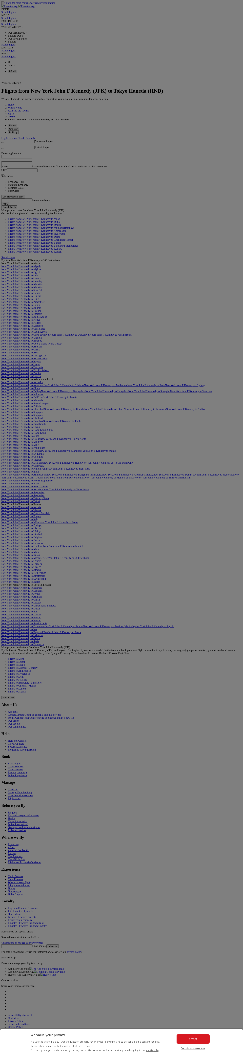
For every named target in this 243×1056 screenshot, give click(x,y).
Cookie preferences (193, 1048)
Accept (193, 1039)
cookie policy (152, 1050)
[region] (121, 1042)
